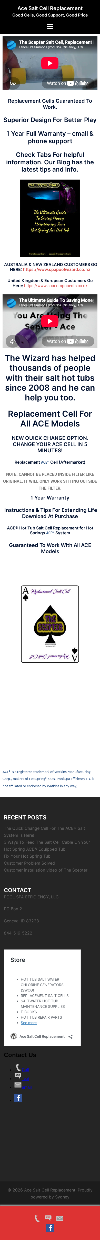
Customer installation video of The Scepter (45, 870)
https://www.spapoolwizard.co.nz (56, 269)
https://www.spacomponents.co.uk (55, 285)
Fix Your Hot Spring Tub (27, 856)
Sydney (62, 1196)
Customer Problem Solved (29, 863)
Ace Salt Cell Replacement (50, 8)
